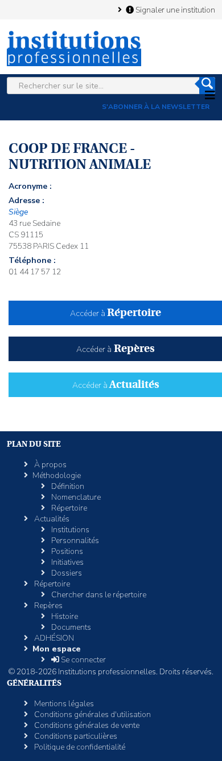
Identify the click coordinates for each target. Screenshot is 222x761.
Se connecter (82, 659)
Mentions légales (63, 703)
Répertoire (68, 508)
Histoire (64, 616)
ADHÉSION (53, 638)
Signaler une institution (174, 10)
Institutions (69, 529)
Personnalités (74, 540)
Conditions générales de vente (85, 725)
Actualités (50, 518)
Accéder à (115, 313)
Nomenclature (75, 497)
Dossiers (66, 573)
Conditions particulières (74, 736)
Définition (67, 486)
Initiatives (67, 562)
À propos (49, 464)
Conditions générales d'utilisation (91, 714)
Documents (70, 627)
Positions (66, 551)
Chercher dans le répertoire (98, 594)
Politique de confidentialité (78, 747)
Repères (47, 605)
